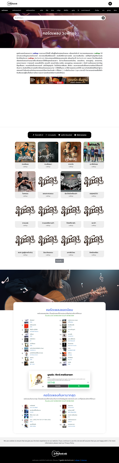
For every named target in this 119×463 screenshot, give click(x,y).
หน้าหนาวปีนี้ (71, 410)
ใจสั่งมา (32, 334)
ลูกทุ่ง (73, 10)
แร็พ (47, 10)
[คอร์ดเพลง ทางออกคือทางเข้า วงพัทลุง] (48, 211)
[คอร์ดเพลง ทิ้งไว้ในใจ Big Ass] (65, 359)
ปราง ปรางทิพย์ (33, 407)
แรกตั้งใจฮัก (33, 424)
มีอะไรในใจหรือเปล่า (71, 193)
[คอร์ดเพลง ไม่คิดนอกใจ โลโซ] (26, 326)
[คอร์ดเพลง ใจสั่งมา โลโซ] (26, 335)
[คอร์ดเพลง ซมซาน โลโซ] (26, 359)
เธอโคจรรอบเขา (72, 419)
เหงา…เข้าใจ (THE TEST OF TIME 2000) (40, 419)
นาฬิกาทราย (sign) (73, 320)
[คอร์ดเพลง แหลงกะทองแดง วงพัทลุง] (48, 181)
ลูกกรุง (109, 10)
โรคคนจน (25, 193)
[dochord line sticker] (59, 380)
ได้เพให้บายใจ (71, 223)
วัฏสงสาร (70, 405)
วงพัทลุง (25, 167)
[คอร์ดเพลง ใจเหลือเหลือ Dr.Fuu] (65, 326)
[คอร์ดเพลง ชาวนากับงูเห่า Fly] (65, 331)
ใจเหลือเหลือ (71, 325)
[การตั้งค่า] (110, 3)
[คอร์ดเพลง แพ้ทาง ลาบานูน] (65, 354)
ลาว (103, 10)
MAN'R (70, 421)
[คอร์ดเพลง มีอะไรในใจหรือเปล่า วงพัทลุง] (71, 181)
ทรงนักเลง (25, 164)
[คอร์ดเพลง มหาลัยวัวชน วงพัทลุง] (71, 240)
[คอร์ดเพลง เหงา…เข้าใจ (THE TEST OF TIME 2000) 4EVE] (26, 421)
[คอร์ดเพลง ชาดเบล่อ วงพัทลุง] (25, 211)
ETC (69, 417)
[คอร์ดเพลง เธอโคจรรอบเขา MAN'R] (65, 421)
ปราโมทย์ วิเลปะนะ (34, 331)
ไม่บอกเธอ (70, 343)
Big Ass (70, 359)
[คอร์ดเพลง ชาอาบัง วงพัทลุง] (71, 152)
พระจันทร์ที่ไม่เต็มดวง (35, 410)
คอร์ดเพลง (5, 10)
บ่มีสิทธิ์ (32, 362)
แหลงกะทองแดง (48, 193)
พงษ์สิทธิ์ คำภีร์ (71, 350)
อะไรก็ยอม (32, 343)
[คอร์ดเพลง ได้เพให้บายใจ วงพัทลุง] (71, 211)
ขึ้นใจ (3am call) (34, 415)
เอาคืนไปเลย (94, 164)
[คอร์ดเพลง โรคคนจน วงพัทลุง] (25, 181)
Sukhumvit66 (71, 426)
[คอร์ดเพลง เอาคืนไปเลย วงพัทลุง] (93, 152)
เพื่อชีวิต (66, 10)
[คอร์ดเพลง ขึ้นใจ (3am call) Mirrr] (26, 416)
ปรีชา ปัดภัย (33, 426)
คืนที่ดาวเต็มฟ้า (34, 329)
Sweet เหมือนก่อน (72, 415)
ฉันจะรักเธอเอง (48, 252)
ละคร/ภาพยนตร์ (85, 10)
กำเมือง (97, 10)
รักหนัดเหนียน (93, 252)
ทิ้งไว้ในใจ (70, 357)
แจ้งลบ (77, 460)
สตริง (41, 10)
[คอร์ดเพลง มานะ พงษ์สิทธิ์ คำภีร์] (65, 349)
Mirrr (31, 417)
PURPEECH (33, 350)
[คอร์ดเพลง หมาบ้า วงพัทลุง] (93, 211)
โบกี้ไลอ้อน (70, 322)
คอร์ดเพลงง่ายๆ (16, 10)
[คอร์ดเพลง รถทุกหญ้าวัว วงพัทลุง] (93, 181)
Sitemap (84, 460)
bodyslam (70, 336)
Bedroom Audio (72, 345)
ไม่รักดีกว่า (32, 339)
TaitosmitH (71, 407)
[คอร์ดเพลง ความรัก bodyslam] (65, 335)
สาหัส (69, 362)
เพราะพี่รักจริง (71, 339)
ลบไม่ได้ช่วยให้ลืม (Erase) (36, 353)
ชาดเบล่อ (25, 223)
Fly (68, 331)
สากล (52, 10)
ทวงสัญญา (48, 164)
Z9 (30, 341)
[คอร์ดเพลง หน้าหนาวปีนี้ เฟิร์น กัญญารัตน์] (65, 411)
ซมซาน (31, 357)
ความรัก (70, 334)
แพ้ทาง (69, 353)
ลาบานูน (70, 355)
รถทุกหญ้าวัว (94, 193)
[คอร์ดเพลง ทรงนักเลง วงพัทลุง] (25, 152)
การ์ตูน (59, 10)
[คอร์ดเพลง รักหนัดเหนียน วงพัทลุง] (93, 240)
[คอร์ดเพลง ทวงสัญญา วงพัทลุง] (48, 152)
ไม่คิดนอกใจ (33, 325)
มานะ (69, 348)
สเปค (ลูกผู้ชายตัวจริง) (25, 252)
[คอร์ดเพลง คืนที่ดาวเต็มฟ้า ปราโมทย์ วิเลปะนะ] (26, 331)
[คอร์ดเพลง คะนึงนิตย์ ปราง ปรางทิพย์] (26, 407)
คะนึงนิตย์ (32, 405)
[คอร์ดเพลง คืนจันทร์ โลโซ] (26, 321)
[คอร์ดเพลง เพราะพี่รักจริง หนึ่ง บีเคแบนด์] (65, 340)
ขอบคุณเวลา (71, 424)
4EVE (31, 421)
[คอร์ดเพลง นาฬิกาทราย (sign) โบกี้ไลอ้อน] (65, 321)
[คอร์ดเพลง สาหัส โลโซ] (65, 363)
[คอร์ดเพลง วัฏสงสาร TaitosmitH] (65, 407)
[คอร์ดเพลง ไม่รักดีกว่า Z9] (26, 340)
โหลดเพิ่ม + (59, 261)
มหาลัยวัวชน (71, 252)
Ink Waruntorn (34, 355)
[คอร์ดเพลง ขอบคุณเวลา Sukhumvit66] (65, 425)
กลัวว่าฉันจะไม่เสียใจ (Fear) (37, 348)
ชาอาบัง (71, 164)
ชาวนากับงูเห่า (71, 329)
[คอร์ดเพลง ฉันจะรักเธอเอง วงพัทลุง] (48, 240)
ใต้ (78, 10)
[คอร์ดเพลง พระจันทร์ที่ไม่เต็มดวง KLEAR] (26, 411)
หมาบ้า (94, 223)
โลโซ (31, 322)
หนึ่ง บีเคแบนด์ (71, 341)
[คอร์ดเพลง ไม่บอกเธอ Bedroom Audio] (65, 345)
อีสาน (115, 10)
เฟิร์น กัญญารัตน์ (72, 412)
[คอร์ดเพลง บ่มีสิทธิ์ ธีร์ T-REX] (26, 363)
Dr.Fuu (69, 327)
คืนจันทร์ (32, 320)
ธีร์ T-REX (32, 364)
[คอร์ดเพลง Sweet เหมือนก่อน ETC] (65, 416)
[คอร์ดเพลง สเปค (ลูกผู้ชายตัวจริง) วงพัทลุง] (25, 240)
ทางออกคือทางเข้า (48, 223)
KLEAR (31, 412)
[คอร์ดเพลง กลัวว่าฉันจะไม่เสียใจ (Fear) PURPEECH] (26, 349)
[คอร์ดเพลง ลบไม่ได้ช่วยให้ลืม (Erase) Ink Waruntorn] (26, 354)
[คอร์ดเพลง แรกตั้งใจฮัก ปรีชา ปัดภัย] (26, 425)
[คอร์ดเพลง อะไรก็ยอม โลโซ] (26, 345)
